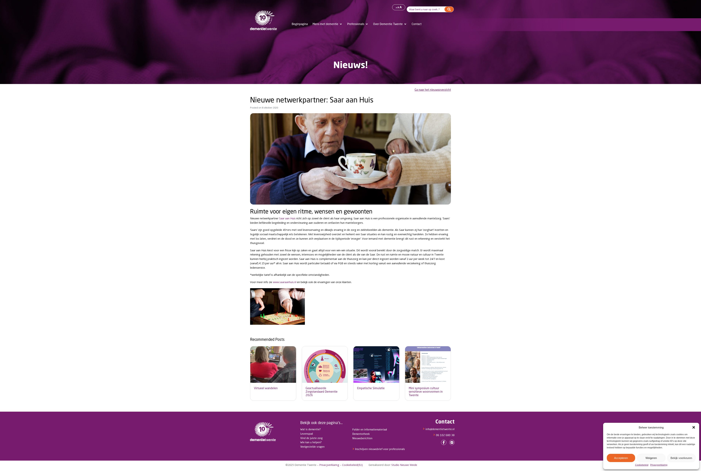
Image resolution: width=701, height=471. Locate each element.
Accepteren (621, 457)
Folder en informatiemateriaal (369, 429)
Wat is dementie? (310, 429)
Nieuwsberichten (362, 438)
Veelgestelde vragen (312, 446)
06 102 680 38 (444, 435)
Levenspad (306, 433)
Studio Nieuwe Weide (404, 465)
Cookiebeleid (641, 465)
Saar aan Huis (287, 218)
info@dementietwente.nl (439, 429)
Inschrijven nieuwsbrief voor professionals (378, 449)
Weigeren (651, 457)
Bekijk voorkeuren (681, 457)
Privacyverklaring (658, 465)
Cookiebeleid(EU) (352, 465)
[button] (694, 427)
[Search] (449, 9)
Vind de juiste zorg (311, 438)
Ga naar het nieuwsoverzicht (433, 90)
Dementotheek (361, 434)
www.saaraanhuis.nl (284, 282)
